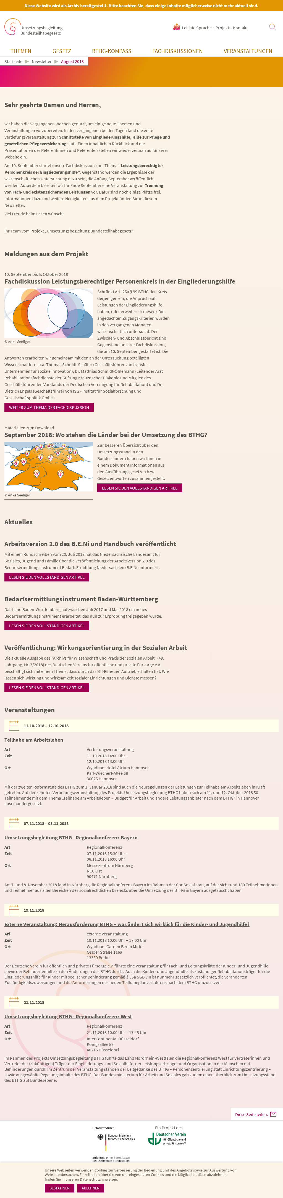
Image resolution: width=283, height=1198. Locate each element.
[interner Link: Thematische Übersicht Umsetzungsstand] (48, 466)
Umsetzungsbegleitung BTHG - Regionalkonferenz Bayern (71, 837)
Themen (21, 51)
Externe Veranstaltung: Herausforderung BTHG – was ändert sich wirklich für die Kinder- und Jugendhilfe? (127, 924)
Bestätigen (59, 1188)
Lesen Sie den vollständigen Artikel (139, 488)
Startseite (13, 61)
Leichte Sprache (197, 27)
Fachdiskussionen (177, 51)
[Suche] (272, 26)
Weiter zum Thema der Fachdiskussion (49, 407)
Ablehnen (90, 1188)
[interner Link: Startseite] (33, 27)
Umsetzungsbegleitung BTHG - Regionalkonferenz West (68, 1016)
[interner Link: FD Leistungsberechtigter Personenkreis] (48, 313)
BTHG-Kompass (111, 51)
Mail (273, 1114)
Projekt (222, 27)
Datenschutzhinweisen (98, 1179)
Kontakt (240, 27)
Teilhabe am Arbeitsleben (33, 739)
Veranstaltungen (248, 51)
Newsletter (42, 61)
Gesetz (62, 51)
